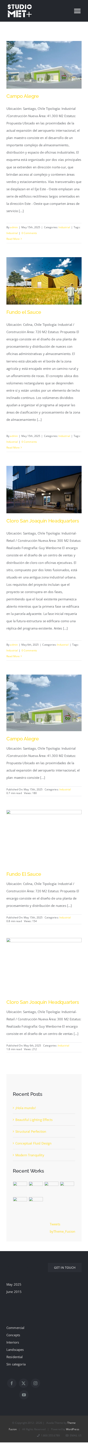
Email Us (75, 1435)
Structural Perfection (30, 1131)
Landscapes (15, 1349)
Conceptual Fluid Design (33, 1143)
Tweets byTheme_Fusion (62, 1228)
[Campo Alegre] (44, 678)
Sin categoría (16, 1364)
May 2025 (13, 1284)
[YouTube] (24, 1395)
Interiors (12, 1342)
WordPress (72, 1429)
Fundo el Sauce (23, 312)
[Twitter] (23, 1383)
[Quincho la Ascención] (35, 1204)
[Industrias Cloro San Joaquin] (44, 941)
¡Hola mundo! (25, 1108)
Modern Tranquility (29, 1155)
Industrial (64, 227)
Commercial (15, 1328)
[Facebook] (11, 1383)
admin (14, 227)
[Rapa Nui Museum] (67, 1188)
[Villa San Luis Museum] (51, 1188)
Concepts (13, 1335)
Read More (13, 239)
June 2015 (14, 1291)
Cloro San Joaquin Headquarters (42, 521)
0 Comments (29, 233)
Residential (14, 1357)
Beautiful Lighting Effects (34, 1119)
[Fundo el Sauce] (44, 813)
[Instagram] (35, 1383)
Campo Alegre (22, 96)
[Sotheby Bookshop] (20, 1204)
